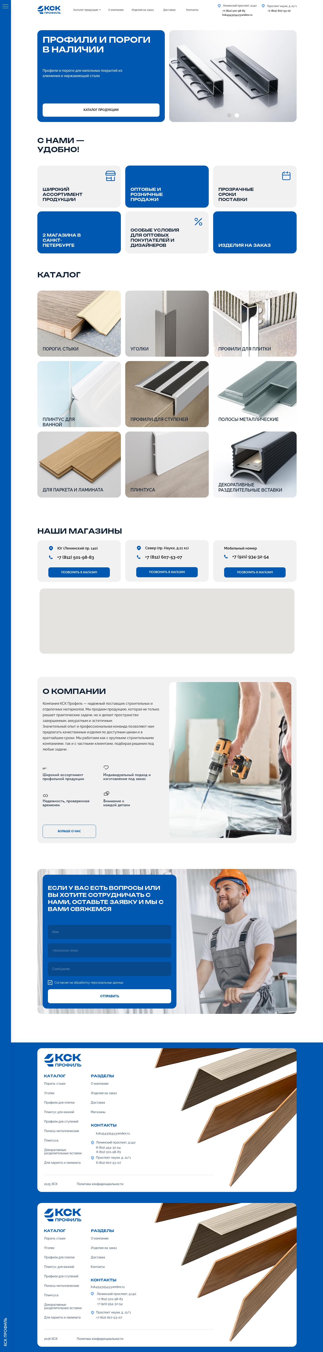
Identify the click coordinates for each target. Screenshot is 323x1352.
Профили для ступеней (159, 419)
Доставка (98, 1257)
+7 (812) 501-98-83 (233, 10)
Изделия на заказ (104, 1248)
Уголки (49, 1248)
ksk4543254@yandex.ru (237, 15)
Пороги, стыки (60, 349)
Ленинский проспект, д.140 (240, 5)
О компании (99, 1238)
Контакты (98, 1267)
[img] (255, 465)
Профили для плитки (244, 349)
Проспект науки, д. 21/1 (282, 6)
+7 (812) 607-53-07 (279, 10)
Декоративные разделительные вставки (250, 487)
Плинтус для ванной (59, 422)
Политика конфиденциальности (100, 1339)
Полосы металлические (248, 419)
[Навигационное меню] (5, 6)
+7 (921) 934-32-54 (250, 556)
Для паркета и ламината (73, 489)
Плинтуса (143, 489)
